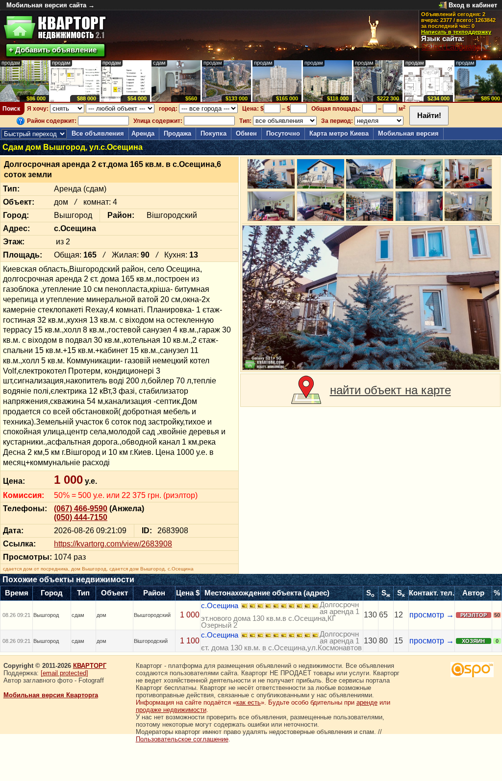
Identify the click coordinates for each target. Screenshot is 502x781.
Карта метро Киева (339, 133)
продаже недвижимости (171, 709)
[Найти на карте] (306, 390)
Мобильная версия (408, 133)
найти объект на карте (390, 390)
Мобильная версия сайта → (50, 5)
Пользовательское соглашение (182, 739)
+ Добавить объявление (53, 50)
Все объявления (98, 133)
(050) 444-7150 (80, 517)
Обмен (246, 133)
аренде (366, 702)
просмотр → (431, 615)
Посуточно (283, 133)
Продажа (177, 133)
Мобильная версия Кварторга (50, 695)
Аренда (142, 133)
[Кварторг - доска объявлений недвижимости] (54, 28)
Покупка (213, 133)
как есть (248, 702)
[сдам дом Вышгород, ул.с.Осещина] (371, 297)
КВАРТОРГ (89, 665)
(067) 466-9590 (80, 508)
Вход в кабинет (473, 5)
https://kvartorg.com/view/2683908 (113, 544)
